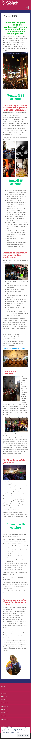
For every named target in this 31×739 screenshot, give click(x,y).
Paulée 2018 (4, 699)
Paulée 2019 (4, 703)
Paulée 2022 (4, 709)
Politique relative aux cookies (12, 732)
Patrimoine (4, 696)
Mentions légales (5, 726)
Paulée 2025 (4, 719)
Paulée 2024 (4, 716)
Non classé (4, 693)
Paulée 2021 (4, 706)
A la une (3, 686)
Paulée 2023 (4, 712)
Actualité (3, 690)
